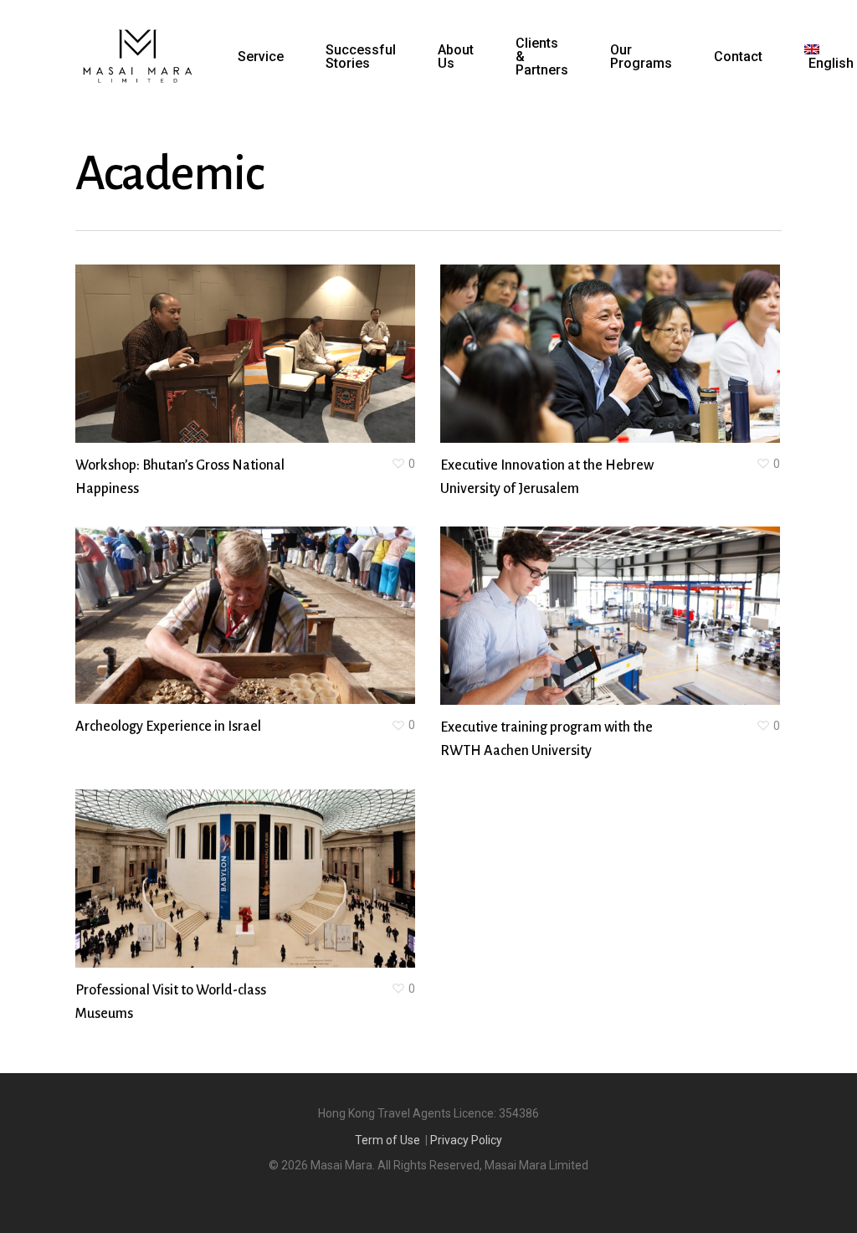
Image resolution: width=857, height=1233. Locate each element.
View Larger (198, 337)
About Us (456, 57)
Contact (738, 57)
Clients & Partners (542, 57)
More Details (291, 337)
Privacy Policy (466, 1140)
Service (261, 57)
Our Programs (641, 57)
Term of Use (387, 1140)
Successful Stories (361, 57)
